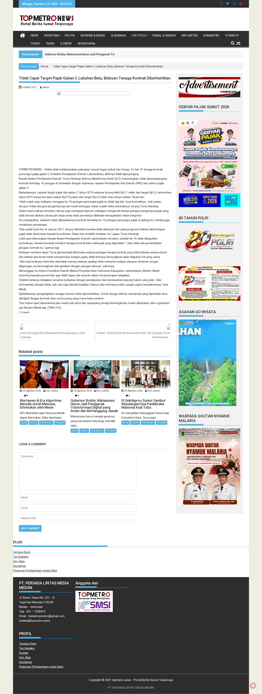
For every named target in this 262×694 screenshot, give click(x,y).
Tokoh (35, 43)
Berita (24, 422)
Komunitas (211, 35)
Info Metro (190, 35)
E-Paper (66, 43)
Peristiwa (51, 35)
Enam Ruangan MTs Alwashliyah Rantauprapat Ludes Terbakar (52, 335)
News (34, 35)
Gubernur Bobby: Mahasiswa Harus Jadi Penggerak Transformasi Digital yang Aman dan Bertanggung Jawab (114, 54)
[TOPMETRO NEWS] (22, 35)
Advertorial (87, 43)
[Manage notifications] (253, 685)
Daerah (26, 312)
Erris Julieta (51, 390)
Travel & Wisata (164, 35)
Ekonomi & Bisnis (93, 35)
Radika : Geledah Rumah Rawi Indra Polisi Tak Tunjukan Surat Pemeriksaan (133, 335)
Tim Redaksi (20, 557)
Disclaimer (19, 566)
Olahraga (118, 35)
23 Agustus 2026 (32, 390)
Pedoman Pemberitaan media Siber (35, 570)
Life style (139, 35)
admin (46, 87)
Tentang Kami (21, 552)
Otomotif (232, 35)
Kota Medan (46, 422)
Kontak (23, 653)
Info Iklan (19, 561)
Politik (70, 35)
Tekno (50, 43)
